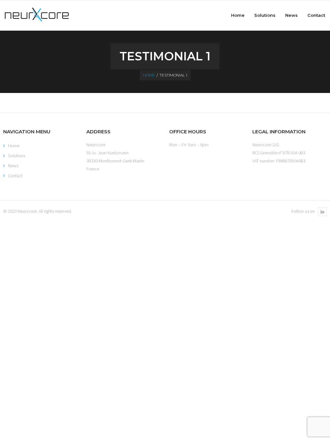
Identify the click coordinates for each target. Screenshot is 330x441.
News (13, 166)
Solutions (16, 156)
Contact (15, 176)
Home (149, 75)
